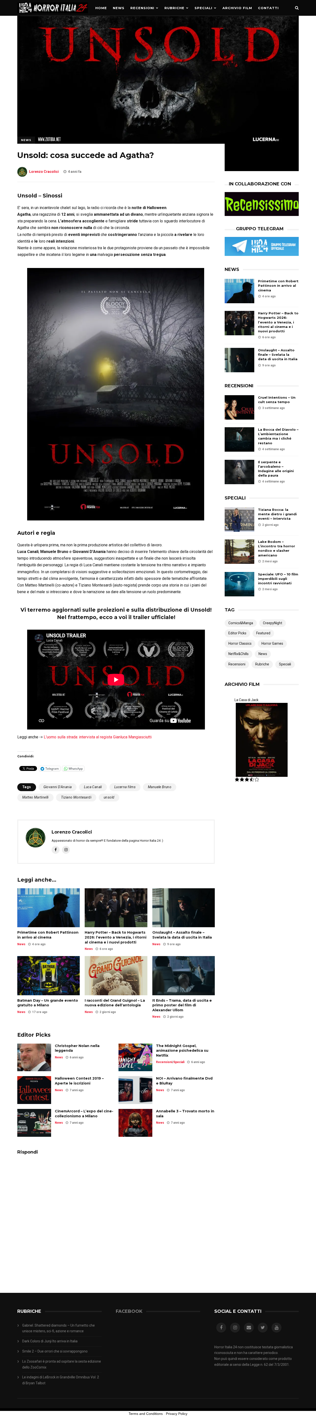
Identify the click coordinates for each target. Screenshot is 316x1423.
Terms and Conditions (146, 1414)
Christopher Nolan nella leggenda (77, 1048)
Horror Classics (240, 643)
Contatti (268, 8)
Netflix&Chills (238, 654)
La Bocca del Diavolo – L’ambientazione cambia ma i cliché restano (278, 436)
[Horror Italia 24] (52, 14)
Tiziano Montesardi (76, 797)
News (118, 8)
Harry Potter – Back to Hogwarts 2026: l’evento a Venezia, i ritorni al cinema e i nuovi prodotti (115, 937)
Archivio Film (237, 8)
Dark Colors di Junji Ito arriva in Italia (50, 1341)
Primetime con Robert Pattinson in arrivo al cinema (48, 935)
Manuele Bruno (159, 787)
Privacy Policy (176, 1414)
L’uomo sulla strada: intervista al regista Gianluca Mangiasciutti (98, 737)
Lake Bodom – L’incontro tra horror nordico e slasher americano (276, 548)
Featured (263, 633)
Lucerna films (125, 787)
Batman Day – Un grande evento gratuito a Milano (47, 1003)
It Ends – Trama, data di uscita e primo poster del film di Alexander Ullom (182, 1005)
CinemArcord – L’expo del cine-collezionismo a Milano (84, 1113)
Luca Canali (93, 787)
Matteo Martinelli (35, 797)
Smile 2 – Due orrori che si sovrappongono (55, 1351)
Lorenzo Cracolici (44, 172)
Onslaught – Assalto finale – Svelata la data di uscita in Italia (182, 935)
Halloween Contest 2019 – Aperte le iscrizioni (79, 1080)
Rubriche (174, 8)
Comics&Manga (240, 623)
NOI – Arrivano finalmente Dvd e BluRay (184, 1080)
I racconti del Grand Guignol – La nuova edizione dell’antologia (115, 1003)
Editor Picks (237, 633)
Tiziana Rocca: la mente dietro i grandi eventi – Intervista (277, 514)
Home (101, 8)
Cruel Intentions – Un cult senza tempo (277, 399)
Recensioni (142, 8)
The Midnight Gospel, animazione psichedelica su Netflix (182, 1051)
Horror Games (272, 643)
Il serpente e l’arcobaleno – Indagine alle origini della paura (276, 469)
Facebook (129, 1311)
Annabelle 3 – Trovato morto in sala (185, 1113)
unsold (109, 797)
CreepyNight (272, 623)
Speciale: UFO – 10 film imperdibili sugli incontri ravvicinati (278, 578)
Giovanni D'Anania (57, 787)
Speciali (203, 8)
